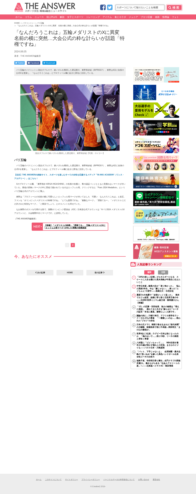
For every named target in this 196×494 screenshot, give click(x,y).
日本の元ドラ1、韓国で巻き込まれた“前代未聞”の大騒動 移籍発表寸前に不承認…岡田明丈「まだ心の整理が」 (158, 327)
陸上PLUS (52, 17)
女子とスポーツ (75, 17)
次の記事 (41, 272)
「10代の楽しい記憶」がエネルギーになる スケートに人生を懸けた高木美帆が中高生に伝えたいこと (158, 279)
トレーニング (93, 17)
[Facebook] (103, 7)
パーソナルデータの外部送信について (119, 479)
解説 (62, 17)
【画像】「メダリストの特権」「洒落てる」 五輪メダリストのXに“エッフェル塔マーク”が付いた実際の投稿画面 (75, 226)
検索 (174, 7)
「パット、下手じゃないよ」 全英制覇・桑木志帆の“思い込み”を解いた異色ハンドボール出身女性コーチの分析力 (158, 354)
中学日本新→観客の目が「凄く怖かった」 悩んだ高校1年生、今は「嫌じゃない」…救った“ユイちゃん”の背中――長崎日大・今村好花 (158, 288)
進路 (157, 17)
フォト (175, 17)
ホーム (18, 17)
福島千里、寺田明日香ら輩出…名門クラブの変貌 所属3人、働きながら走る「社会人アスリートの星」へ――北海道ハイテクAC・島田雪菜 (158, 363)
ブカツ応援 (146, 17)
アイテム (107, 17)
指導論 (165, 17)
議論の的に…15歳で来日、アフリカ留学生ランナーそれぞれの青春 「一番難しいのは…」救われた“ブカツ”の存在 (158, 318)
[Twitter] (110, 7)
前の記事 (99, 272)
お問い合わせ (143, 479)
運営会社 (156, 479)
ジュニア (133, 17)
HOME (17, 23)
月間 (163, 272)
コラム (28, 17)
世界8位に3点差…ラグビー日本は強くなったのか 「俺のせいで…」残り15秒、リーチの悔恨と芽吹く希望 (158, 336)
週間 (149, 272)
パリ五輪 (40, 23)
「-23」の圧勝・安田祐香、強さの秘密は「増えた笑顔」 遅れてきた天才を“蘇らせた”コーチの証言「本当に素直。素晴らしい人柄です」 (158, 309)
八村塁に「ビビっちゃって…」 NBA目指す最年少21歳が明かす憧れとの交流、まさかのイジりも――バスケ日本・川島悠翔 (158, 345)
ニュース (39, 17)
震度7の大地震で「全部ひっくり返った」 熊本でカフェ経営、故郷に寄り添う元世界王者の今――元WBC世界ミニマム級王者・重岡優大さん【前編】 (158, 299)
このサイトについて (53, 479)
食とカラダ (120, 17)
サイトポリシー (71, 479)
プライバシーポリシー (90, 479)
